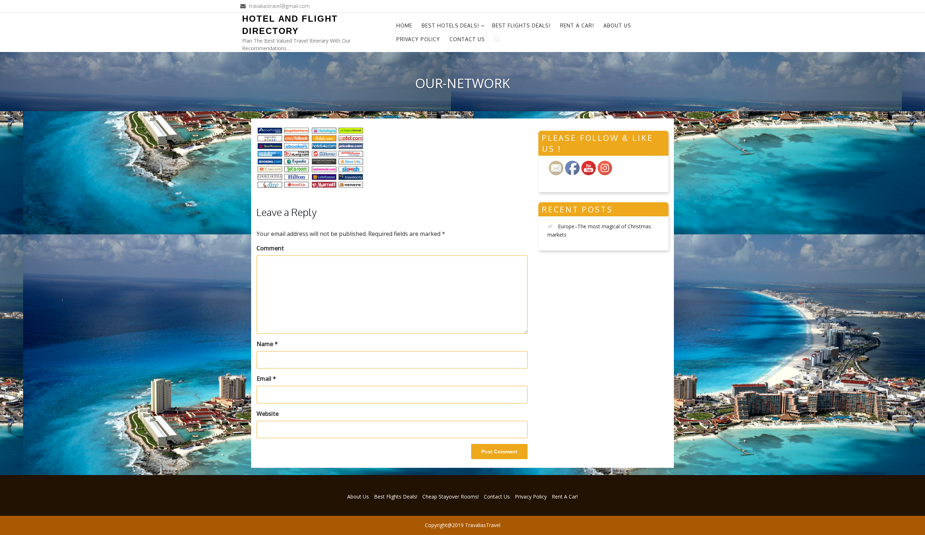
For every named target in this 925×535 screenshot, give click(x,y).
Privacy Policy (418, 39)
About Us (617, 25)
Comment (270, 248)
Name (267, 344)
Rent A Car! (577, 25)
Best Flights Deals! (521, 25)
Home (404, 25)
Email (266, 379)
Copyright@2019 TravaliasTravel (462, 525)
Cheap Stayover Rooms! (450, 496)
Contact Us (467, 39)
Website (268, 414)
